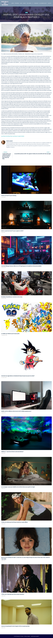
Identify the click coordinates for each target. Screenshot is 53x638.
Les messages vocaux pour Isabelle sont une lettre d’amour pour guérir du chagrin (18, 486)
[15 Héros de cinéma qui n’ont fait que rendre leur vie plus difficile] (26, 506)
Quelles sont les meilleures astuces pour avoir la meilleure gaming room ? (16, 411)
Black (9, 136)
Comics (24, 3)
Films (21, 3)
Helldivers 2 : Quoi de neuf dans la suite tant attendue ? (12, 451)
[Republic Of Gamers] (4, 3)
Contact (49, 3)
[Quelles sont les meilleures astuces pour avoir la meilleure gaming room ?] (26, 395)
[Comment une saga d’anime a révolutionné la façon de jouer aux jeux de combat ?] (26, 356)
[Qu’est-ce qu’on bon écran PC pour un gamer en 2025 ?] (26, 215)
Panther (22, 136)
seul (13, 136)
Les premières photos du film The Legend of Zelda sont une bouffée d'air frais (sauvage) (32, 153)
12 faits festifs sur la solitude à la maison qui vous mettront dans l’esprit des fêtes (6, 155)
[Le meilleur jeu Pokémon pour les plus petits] (26, 317)
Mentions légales (27, 636)
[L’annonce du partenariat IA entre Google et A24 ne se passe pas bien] (26, 612)
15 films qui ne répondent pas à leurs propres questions (12, 594)
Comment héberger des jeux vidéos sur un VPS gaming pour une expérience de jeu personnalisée (21, 266)
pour (2, 136)
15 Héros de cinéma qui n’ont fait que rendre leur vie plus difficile (14, 522)
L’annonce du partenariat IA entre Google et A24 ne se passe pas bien (15, 626)
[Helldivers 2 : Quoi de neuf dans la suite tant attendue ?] (26, 433)
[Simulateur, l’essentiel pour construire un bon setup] (26, 283)
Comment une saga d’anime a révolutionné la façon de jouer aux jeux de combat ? (18, 375)
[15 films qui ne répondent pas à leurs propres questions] (26, 578)
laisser (16, 136)
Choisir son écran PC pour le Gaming (8, 195)
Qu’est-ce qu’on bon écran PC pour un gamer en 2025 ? (12, 230)
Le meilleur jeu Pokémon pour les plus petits (10, 333)
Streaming (17, 3)
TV (32, 3)
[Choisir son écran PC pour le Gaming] (26, 180)
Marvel (4, 136)
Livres (12, 3)
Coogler (19, 136)
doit (7, 136)
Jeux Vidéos (29, 3)
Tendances (36, 3)
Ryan (11, 136)
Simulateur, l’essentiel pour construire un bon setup (11, 296)
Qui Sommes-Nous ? (43, 3)
